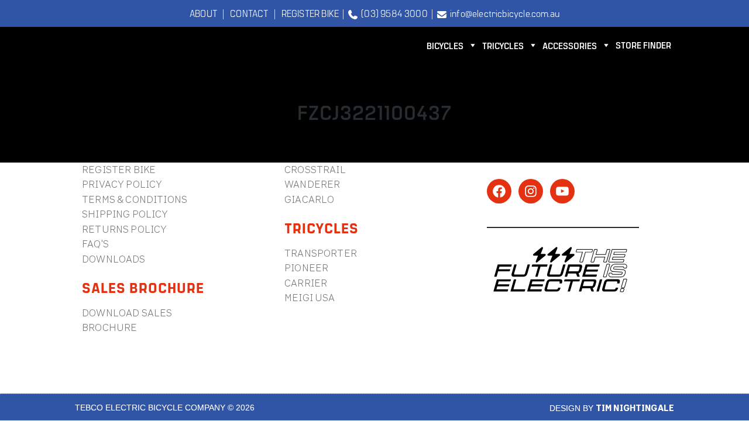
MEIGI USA (309, 297)
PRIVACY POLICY (122, 183)
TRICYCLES (503, 45)
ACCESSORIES (569, 45)
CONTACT (249, 12)
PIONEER (306, 267)
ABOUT (203, 12)
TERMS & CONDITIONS (134, 199)
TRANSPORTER (320, 252)
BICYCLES (445, 45)
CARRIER (305, 282)
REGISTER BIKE (310, 12)
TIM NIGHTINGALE (635, 408)
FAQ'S (95, 243)
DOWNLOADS (114, 258)
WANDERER (312, 183)
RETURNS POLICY (124, 228)
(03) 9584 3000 (393, 12)
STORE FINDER (643, 45)
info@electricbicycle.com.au (502, 12)
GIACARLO (309, 199)
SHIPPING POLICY (125, 213)
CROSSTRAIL (315, 169)
